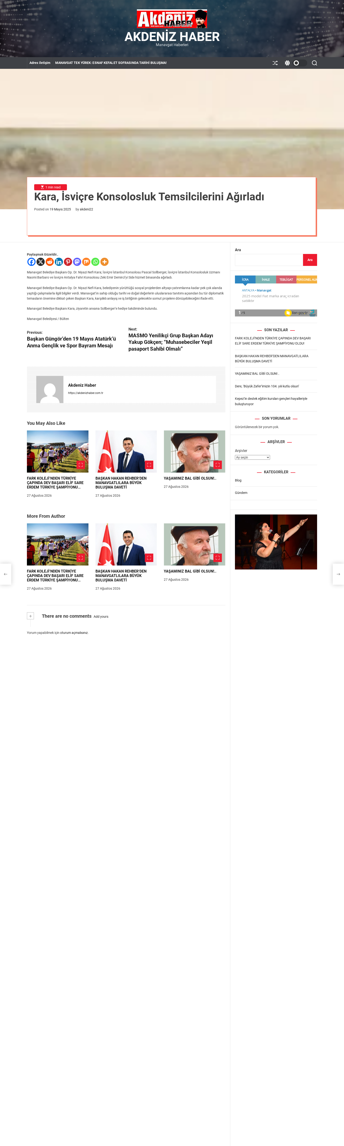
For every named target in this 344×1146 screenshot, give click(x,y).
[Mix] (86, 262)
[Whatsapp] (95, 262)
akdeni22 (86, 209)
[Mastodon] (77, 262)
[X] (41, 262)
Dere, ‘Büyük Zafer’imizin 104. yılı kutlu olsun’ (267, 386)
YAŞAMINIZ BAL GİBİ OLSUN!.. (190, 478)
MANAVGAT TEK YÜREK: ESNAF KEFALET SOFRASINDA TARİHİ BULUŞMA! (111, 63)
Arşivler (241, 450)
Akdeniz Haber (172, 36)
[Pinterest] (68, 262)
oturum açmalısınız (74, 633)
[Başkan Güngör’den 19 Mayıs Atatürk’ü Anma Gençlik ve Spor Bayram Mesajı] (5, 574)
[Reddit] (50, 262)
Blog (238, 480)
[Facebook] (31, 262)
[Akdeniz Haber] (49, 389)
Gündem (241, 493)
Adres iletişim (39, 63)
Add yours (101, 616)
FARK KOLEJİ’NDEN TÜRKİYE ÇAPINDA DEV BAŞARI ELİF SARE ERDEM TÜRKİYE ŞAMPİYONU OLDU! (55, 485)
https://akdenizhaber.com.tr (85, 393)
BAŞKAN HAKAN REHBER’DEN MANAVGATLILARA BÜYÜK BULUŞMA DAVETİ (120, 482)
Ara (238, 250)
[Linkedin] (59, 262)
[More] (104, 262)
